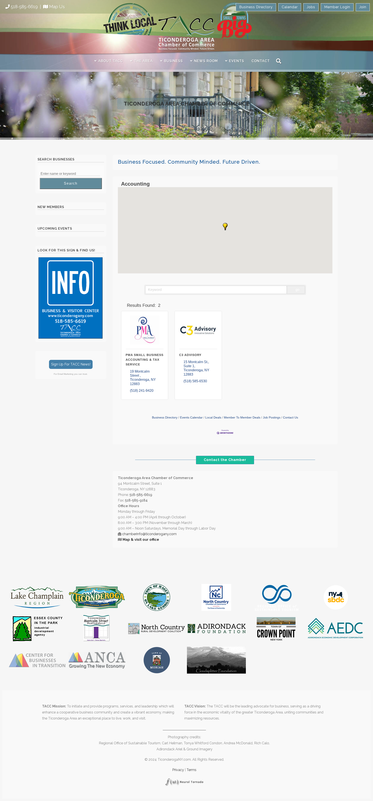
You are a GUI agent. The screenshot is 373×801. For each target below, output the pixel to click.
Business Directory (256, 7)
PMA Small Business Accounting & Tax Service (144, 359)
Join (362, 7)
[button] (225, 226)
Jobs (311, 7)
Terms (191, 770)
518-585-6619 (24, 6)
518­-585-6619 (141, 495)
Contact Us (290, 417)
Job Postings (271, 417)
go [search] (297, 290)
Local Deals (213, 417)
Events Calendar (191, 417)
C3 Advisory (190, 355)
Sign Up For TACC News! (70, 364)
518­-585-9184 (136, 500)
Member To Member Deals (242, 417)
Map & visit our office (141, 540)
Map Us (57, 6)
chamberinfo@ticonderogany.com (149, 534)
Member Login (337, 7)
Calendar (290, 7)
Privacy (178, 770)
